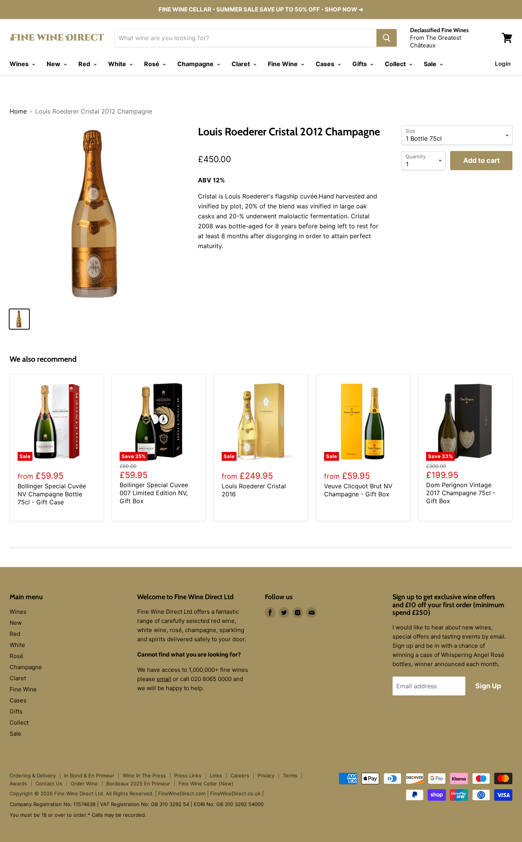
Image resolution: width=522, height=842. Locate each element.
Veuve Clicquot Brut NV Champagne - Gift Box (358, 490)
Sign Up (488, 686)
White (118, 64)
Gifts (360, 64)
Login (503, 63)
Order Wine (84, 783)
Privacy (266, 775)
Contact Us (49, 783)
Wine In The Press (144, 775)
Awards (18, 783)
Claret (241, 64)
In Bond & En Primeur (89, 775)
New (54, 64)
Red (85, 64)
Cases (326, 64)
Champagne (196, 64)
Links (216, 775)
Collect (396, 64)
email (164, 679)
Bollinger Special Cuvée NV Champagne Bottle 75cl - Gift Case (52, 494)
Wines (20, 64)
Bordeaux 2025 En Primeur (138, 783)
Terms (290, 775)
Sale (431, 64)
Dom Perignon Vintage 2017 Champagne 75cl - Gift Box (460, 493)
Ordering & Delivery (33, 775)
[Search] (386, 38)
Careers (239, 775)
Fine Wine (283, 64)
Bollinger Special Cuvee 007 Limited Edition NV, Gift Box (154, 493)
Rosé (152, 64)
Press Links (187, 775)
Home (18, 111)
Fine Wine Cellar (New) (205, 783)
